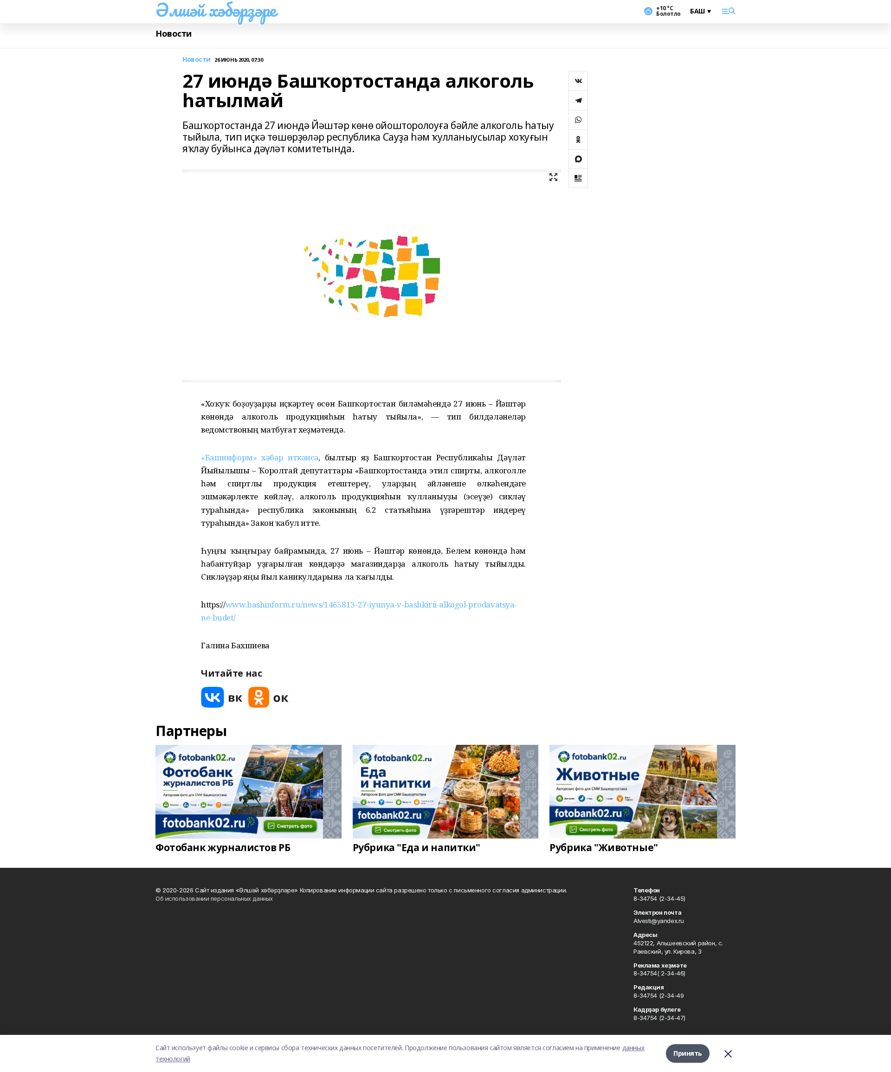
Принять (687, 1053)
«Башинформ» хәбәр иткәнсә (259, 457)
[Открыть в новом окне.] (222, 697)
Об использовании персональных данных (214, 898)
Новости (173, 34)
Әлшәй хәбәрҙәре (215, 9)
